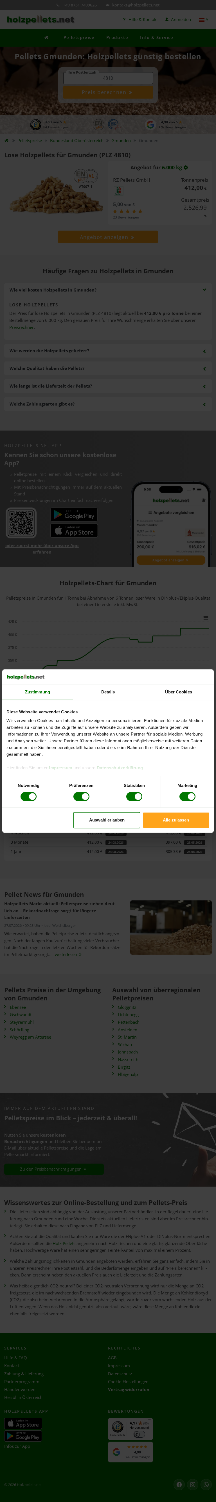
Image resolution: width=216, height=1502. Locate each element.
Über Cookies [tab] (178, 691)
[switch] (81, 796)
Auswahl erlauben (107, 820)
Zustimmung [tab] (37, 691)
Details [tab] (108, 691)
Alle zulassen (176, 820)
